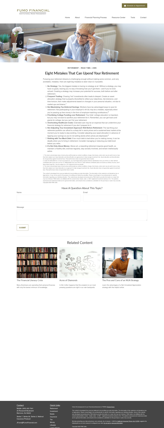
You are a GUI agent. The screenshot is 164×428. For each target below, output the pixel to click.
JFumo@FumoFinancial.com (27, 422)
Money (52, 422)
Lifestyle (53, 425)
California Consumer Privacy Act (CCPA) (128, 421)
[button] (67, 17)
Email (85, 192)
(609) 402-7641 (27, 408)
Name (19, 192)
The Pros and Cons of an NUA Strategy (120, 280)
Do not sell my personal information (113, 423)
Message (20, 207)
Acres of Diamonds (68, 280)
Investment (54, 411)
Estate (52, 414)
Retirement (54, 408)
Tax (51, 419)
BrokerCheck (110, 407)
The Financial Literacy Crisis (30, 280)
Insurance (53, 417)
